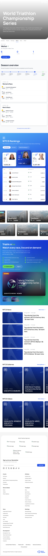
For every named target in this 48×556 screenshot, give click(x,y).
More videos (41, 398)
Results (7, 40)
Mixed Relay (27, 505)
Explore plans (9, 266)
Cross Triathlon (28, 499)
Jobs (4, 519)
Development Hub (6, 533)
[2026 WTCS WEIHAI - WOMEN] (6, 299)
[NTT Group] (11, 441)
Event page (4, 57)
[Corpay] (24, 446)
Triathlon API (21, 544)
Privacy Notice (24, 546)
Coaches (5, 540)
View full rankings (23, 147)
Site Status (28, 544)
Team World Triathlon (7, 535)
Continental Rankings (29, 515)
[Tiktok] (16, 468)
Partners (4, 517)
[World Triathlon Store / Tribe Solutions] (17, 452)
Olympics (5, 482)
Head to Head (27, 480)
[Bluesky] (19, 468)
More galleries (40, 364)
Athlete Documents (29, 482)
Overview (3, 40)
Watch (17, 40)
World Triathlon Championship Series (10, 480)
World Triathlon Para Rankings (31, 513)
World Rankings (28, 511)
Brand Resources (6, 527)
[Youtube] (11, 468)
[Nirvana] (11, 446)
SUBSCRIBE (41, 465)
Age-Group (27, 492)
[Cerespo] (36, 446)
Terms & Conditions (37, 544)
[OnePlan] (36, 441)
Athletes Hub (27, 476)
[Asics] (24, 441)
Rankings (12, 40)
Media (25, 40)
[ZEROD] (30, 452)
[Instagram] (3, 468)
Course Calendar (6, 537)
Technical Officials (6, 538)
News (21, 40)
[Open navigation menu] (2, 2)
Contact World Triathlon (11, 544)
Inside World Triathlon (7, 511)
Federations (5, 513)
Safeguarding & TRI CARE (8, 523)
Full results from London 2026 (24, 128)
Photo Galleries (6, 493)
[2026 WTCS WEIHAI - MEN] (15, 299)
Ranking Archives (28, 517)
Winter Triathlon (28, 501)
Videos (4, 492)
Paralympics (5, 484)
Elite (26, 490)
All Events (5, 476)
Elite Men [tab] (14, 147)
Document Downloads (7, 525)
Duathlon (27, 497)
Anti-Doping (5, 521)
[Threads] (13, 468)
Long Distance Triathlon (29, 503)
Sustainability (5, 515)
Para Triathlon (27, 493)
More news (41, 309)
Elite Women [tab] (6, 147)
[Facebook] (6, 468)
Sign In (18, 266)
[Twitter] (9, 468)
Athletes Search (28, 478)
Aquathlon (27, 495)
